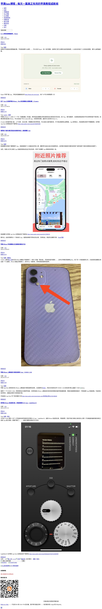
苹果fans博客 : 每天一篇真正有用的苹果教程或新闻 (29, 3)
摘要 (34, 559)
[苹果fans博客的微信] (9, 597)
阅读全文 (3, 97)
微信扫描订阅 (4, 577)
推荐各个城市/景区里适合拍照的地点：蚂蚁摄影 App (15, 130)
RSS (5, 562)
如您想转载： (4, 570)
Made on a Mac (5, 604)
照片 (8, 416)
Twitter (15, 562)
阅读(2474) (4, 254)
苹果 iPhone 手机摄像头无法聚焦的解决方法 (13, 244)
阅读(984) (3, 44)
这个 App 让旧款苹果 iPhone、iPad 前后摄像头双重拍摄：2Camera (19, 101)
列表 (37, 559)
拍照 (5, 47)
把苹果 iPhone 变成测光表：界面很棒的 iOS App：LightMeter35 (19, 403)
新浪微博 (6, 565)
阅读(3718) (4, 382)
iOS (5, 37)
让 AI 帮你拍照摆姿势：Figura (9, 33)
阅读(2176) (4, 111)
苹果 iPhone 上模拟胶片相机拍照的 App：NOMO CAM (16, 372)
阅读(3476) (4, 141)
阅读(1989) (4, 413)
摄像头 (9, 258)
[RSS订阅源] (1, 561)
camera (5, 115)
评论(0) (3, 42)
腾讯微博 (15, 565)
